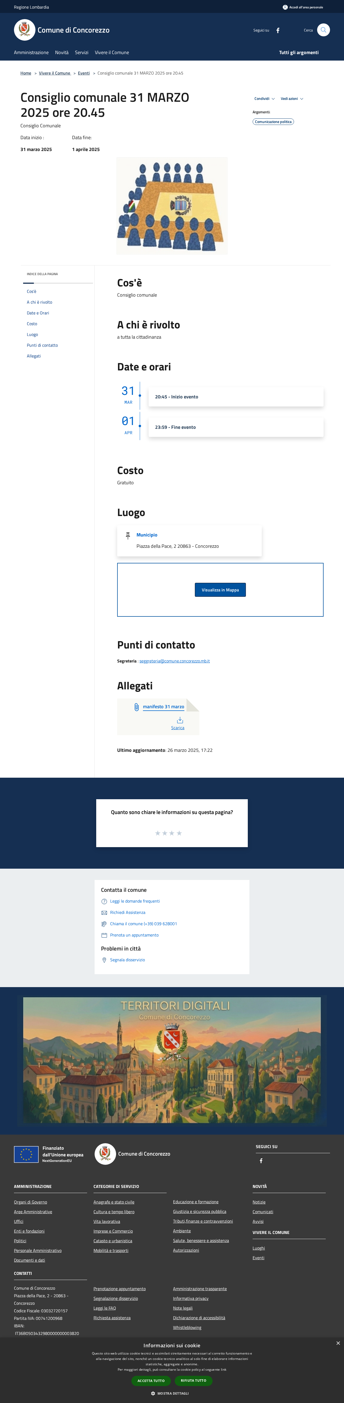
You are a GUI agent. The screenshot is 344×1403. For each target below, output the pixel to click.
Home (25, 73)
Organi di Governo (30, 1202)
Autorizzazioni (186, 1250)
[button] (172, 1393)
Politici (20, 1240)
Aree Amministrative (33, 1211)
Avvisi (258, 1221)
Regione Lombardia (31, 7)
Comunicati (263, 1211)
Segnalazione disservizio (116, 1298)
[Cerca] (323, 29)
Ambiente (182, 1230)
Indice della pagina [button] (42, 273)
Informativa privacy (191, 1298)
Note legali (183, 1308)
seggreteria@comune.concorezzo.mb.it (174, 661)
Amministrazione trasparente (200, 1288)
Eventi (84, 73)
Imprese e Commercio (113, 1231)
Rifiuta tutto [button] (193, 1380)
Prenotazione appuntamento (120, 1288)
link (223, 1369)
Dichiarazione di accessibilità (199, 1317)
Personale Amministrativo (38, 1250)
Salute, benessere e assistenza (201, 1240)
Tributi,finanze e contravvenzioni (203, 1221)
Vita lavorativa (107, 1221)
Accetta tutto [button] (151, 1381)
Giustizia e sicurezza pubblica (199, 1211)
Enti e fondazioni (29, 1231)
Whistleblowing (187, 1327)
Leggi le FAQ (105, 1308)
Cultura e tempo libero (114, 1211)
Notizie (259, 1202)
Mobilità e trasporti (111, 1250)
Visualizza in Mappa (220, 590)
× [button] (338, 1343)
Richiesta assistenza (112, 1317)
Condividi (262, 98)
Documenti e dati (29, 1260)
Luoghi (259, 1248)
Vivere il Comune (55, 73)
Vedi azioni (290, 98)
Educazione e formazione (195, 1201)
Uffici (18, 1221)
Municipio (147, 534)
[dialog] (172, 1370)
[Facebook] (275, 29)
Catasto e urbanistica (113, 1240)
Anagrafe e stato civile (114, 1202)
